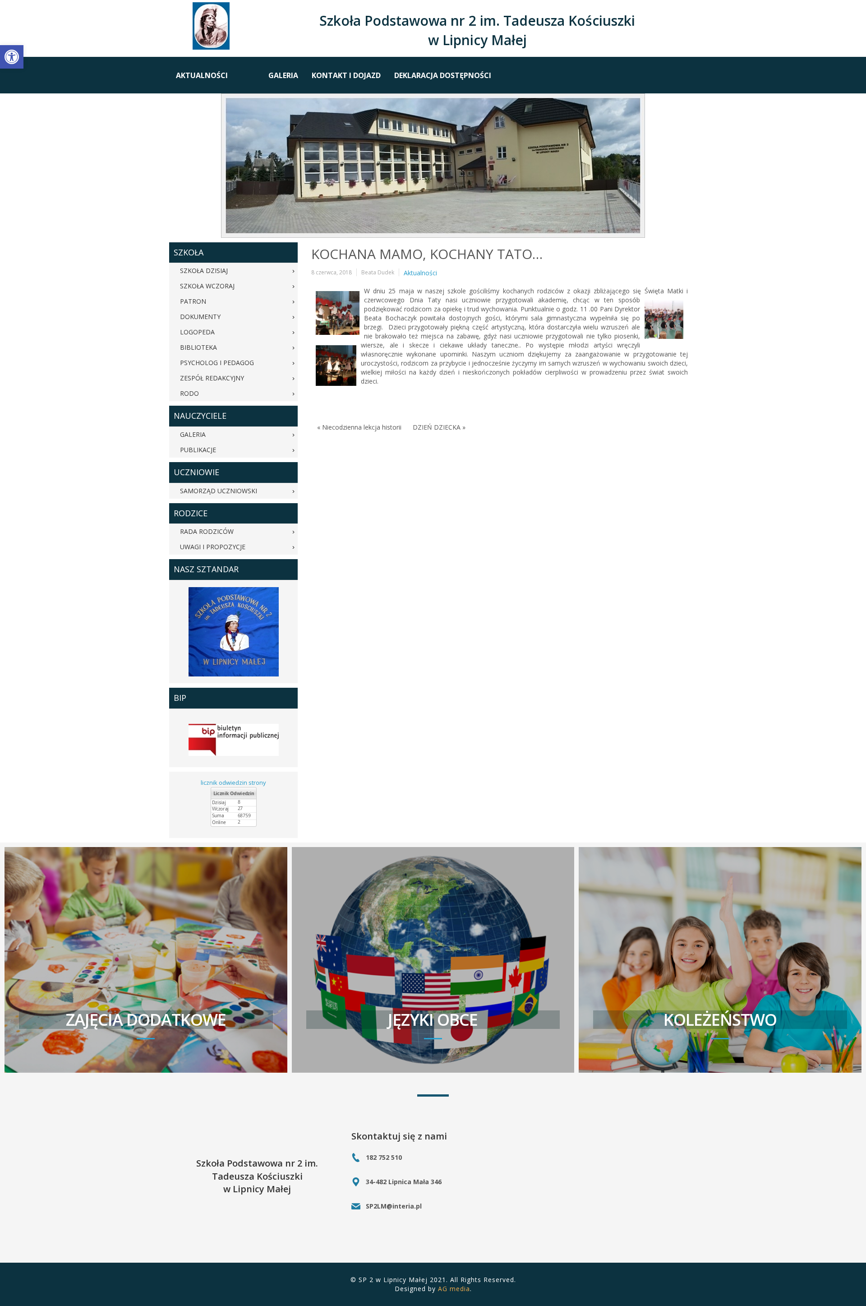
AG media (454, 1288)
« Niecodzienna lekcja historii (359, 427)
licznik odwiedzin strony (233, 782)
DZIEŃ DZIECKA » (439, 427)
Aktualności (420, 273)
